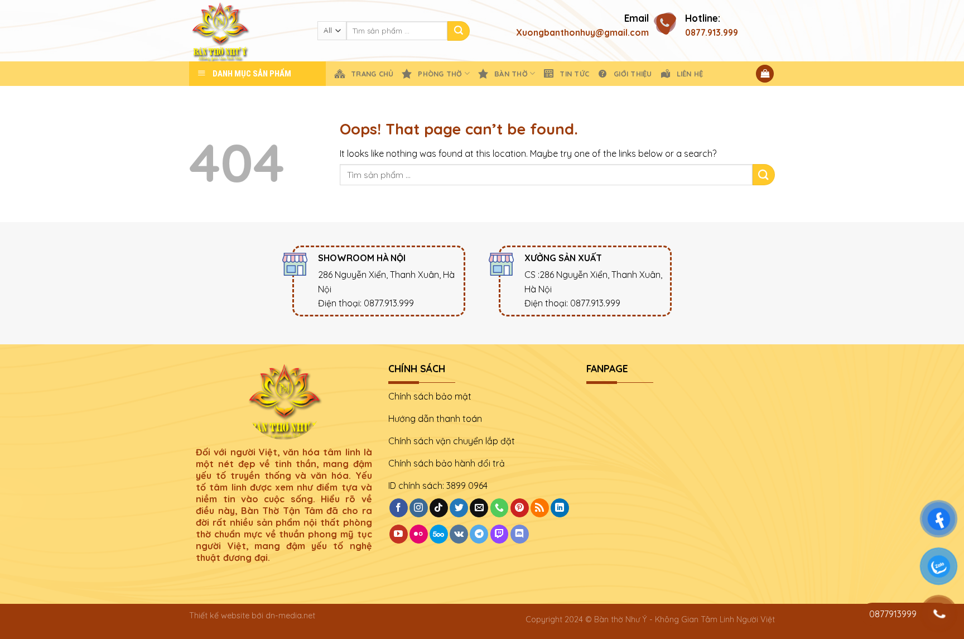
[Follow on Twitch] (499, 534)
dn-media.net (290, 616)
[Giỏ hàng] (765, 74)
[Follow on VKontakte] (459, 534)
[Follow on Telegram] (479, 534)
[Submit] (458, 31)
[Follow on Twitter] (459, 507)
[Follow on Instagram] (418, 507)
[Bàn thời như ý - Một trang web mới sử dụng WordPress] (245, 30)
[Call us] (499, 507)
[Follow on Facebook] (398, 507)
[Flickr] (418, 534)
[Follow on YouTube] (398, 534)
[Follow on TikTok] (439, 507)
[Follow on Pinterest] (519, 507)
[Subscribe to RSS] (540, 507)
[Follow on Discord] (519, 534)
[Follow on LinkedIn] (560, 507)
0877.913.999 (711, 32)
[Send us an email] (479, 507)
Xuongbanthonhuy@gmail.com (582, 32)
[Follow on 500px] (439, 534)
